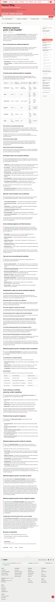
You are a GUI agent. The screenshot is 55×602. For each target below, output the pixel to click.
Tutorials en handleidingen (5, 571)
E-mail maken (30, 580)
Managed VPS (43, 574)
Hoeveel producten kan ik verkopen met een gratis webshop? (46, 60)
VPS (42, 573)
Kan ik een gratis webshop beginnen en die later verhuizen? (47, 68)
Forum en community (4, 573)
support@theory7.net (4, 591)
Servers (42, 570)
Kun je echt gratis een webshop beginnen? (47, 28)
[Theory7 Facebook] (48, 559)
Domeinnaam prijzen (18, 576)
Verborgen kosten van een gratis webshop (47, 40)
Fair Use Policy (3, 597)
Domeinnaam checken (18, 574)
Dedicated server (44, 571)
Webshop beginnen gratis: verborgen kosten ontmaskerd (47, 71)
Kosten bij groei (45, 75)
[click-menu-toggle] (51, 2)
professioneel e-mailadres (32, 468)
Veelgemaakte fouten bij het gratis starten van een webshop (47, 90)
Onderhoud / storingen (4, 574)
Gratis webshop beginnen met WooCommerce (47, 45)
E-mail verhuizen (30, 582)
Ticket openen (3, 588)
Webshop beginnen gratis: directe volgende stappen (46, 88)
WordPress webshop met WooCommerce (20, 410)
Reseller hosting (43, 576)
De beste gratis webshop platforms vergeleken (46, 31)
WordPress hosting (31, 571)
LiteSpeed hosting (31, 573)
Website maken (43, 580)
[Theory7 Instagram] (50, 559)
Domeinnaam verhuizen (18, 573)
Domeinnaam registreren (18, 571)
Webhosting (30, 570)
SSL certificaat (30, 574)
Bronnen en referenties (45, 92)
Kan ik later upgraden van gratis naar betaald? (47, 57)
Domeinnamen (17, 570)
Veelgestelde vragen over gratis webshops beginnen (47, 50)
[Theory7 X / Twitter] (53, 559)
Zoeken (51, 16)
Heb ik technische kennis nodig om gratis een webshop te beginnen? (47, 63)
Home (2, 23)
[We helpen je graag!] (49, 2)
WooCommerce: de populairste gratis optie (47, 33)
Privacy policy (3, 599)
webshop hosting (28, 68)
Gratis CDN (29, 576)
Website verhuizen (44, 582)
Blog (5, 23)
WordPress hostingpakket (19, 234)
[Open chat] (53, 597)
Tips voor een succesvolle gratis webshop (46, 47)
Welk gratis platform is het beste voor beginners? (47, 55)
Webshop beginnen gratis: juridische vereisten (46, 83)
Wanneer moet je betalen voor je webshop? (47, 42)
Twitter (11, 547)
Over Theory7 (3, 570)
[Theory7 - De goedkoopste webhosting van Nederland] (4, 2)
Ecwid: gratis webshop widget (47, 35)
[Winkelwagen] (53, 2)
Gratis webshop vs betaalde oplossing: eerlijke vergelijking (47, 78)
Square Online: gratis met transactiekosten (46, 37)
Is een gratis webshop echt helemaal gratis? (46, 52)
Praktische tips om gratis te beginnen (46, 80)
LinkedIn (16, 547)
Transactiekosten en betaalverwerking (46, 73)
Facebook (21, 547)
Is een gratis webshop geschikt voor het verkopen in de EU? (47, 66)
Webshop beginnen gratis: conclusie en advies (46, 85)
